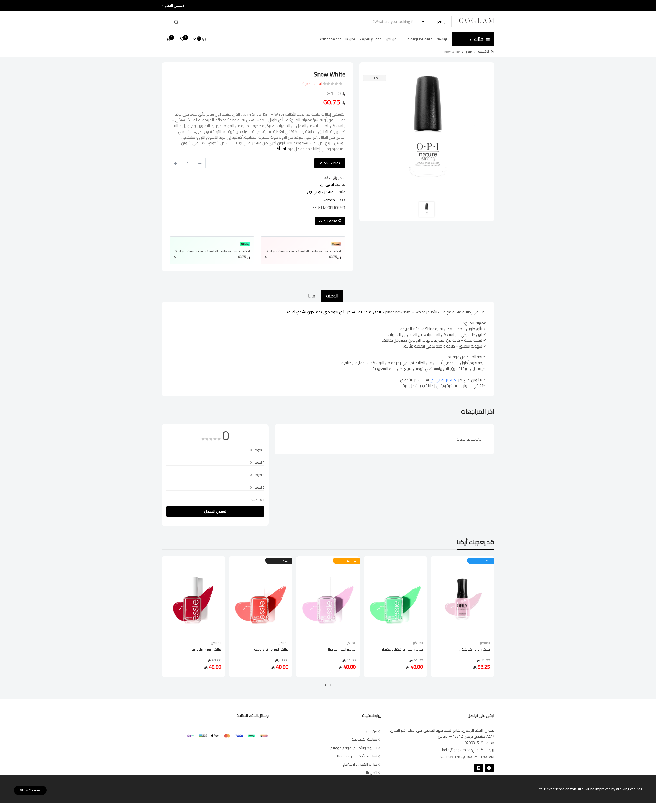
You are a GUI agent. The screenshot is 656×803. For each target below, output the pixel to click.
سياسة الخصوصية (364, 739)
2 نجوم (257, 487)
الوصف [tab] (332, 296)
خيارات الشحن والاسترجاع (359, 764)
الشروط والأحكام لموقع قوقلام (353, 748)
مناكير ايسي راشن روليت (271, 650)
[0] (182, 39)
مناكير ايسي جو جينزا (341, 650)
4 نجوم (257, 462)
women (329, 200)
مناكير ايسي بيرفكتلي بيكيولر (402, 650)
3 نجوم (257, 475)
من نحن (391, 39)
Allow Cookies (30, 790)
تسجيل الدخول (173, 5)
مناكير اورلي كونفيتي (474, 650)
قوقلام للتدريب (371, 39)
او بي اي (327, 184)
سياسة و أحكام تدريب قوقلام (355, 756)
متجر (469, 51)
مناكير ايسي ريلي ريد (206, 650)
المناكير (330, 192)
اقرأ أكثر (280, 149)
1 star (257, 499)
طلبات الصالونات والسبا (417, 39)
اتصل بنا (350, 39)
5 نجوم (257, 450)
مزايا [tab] (311, 296)
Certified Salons (329, 39)
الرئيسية (442, 39)
